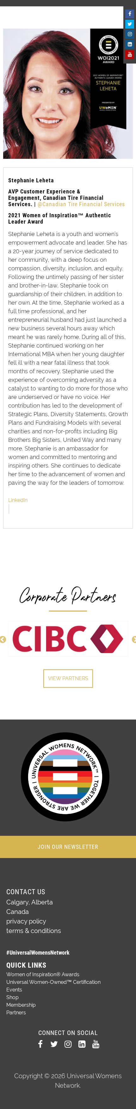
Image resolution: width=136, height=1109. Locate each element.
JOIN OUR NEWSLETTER (68, 846)
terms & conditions (33, 931)
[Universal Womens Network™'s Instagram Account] (129, 34)
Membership (21, 1005)
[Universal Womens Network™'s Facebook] (129, 14)
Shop (12, 997)
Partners (16, 1013)
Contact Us (25, 892)
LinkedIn (18, 500)
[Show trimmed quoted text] (8, 509)
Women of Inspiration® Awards (42, 974)
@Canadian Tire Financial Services (80, 204)
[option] (68, 639)
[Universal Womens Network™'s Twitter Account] (129, 24)
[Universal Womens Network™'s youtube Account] (129, 54)
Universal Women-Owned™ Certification (53, 982)
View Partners (68, 678)
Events (14, 990)
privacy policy (26, 921)
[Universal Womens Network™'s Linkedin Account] (129, 44)
